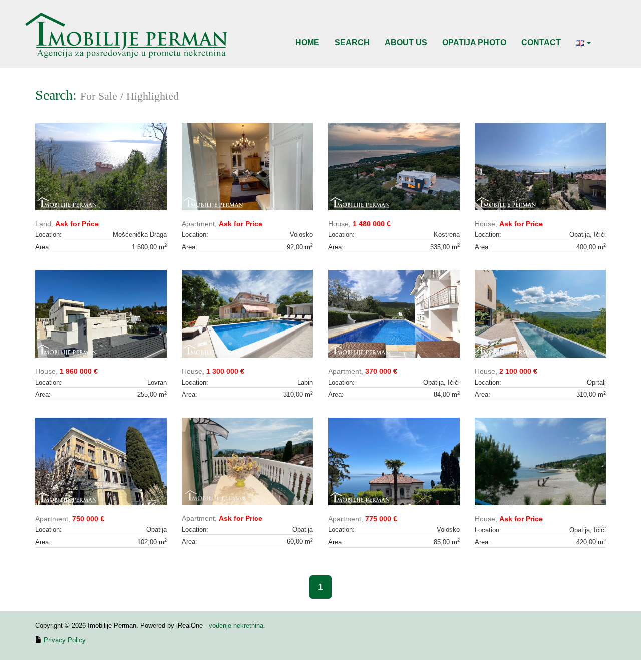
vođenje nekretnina (236, 625)
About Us (406, 42)
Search (352, 42)
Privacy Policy (64, 640)
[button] (583, 42)
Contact (541, 42)
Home (307, 42)
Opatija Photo (474, 42)
